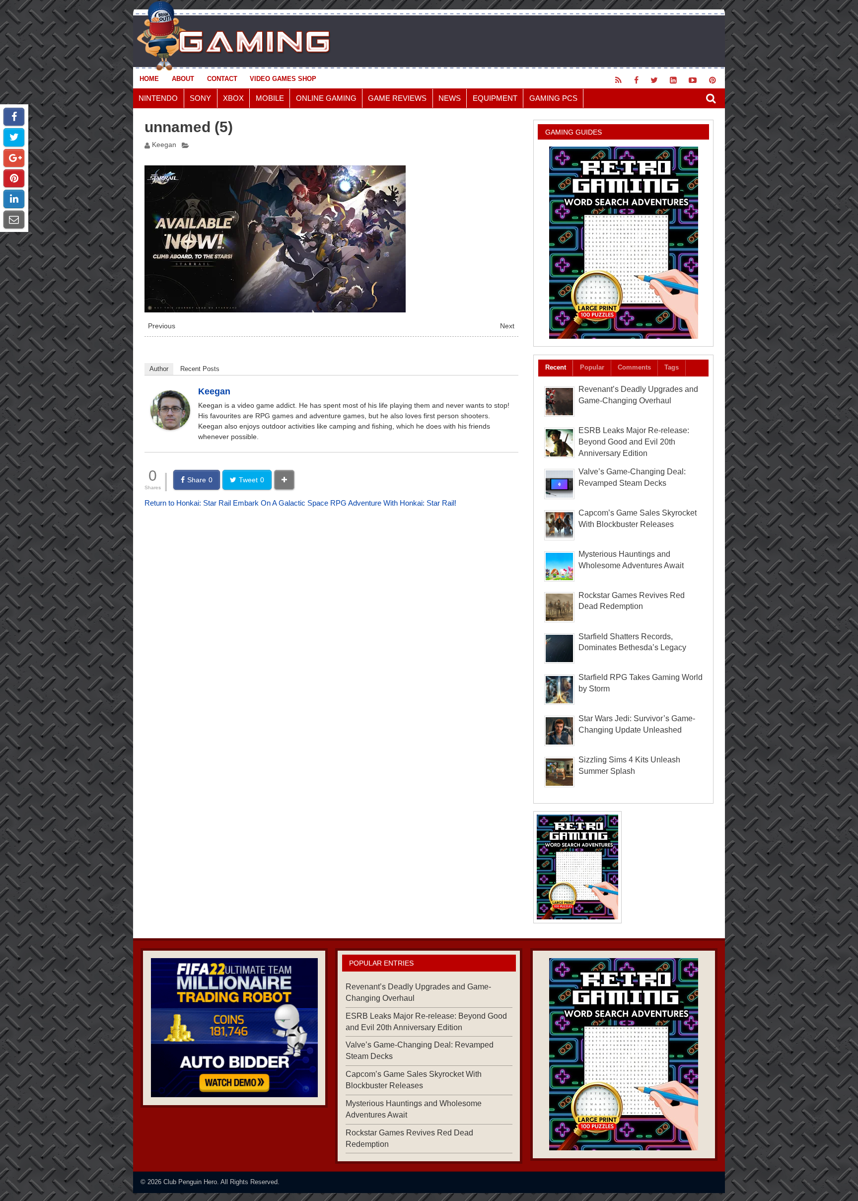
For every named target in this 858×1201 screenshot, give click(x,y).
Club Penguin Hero (190, 1182)
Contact (222, 78)
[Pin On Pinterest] (13, 178)
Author (158, 369)
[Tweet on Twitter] (13, 137)
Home (149, 78)
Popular (592, 367)
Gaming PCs (553, 98)
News (449, 98)
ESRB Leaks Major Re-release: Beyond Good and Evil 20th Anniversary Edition (633, 441)
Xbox (233, 98)
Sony (200, 98)
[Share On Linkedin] (13, 199)
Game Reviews (397, 98)
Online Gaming (326, 98)
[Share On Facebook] (13, 117)
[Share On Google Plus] (13, 158)
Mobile (270, 98)
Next (507, 326)
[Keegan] (170, 427)
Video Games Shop (283, 78)
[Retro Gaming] (623, 243)
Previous (161, 326)
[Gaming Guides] (234, 1027)
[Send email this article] (13, 219)
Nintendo (158, 98)
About (183, 78)
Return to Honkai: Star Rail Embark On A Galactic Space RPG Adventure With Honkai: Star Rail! (300, 503)
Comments (634, 367)
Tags (671, 367)
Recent (555, 367)
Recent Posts (199, 369)
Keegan (164, 145)
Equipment (495, 98)
